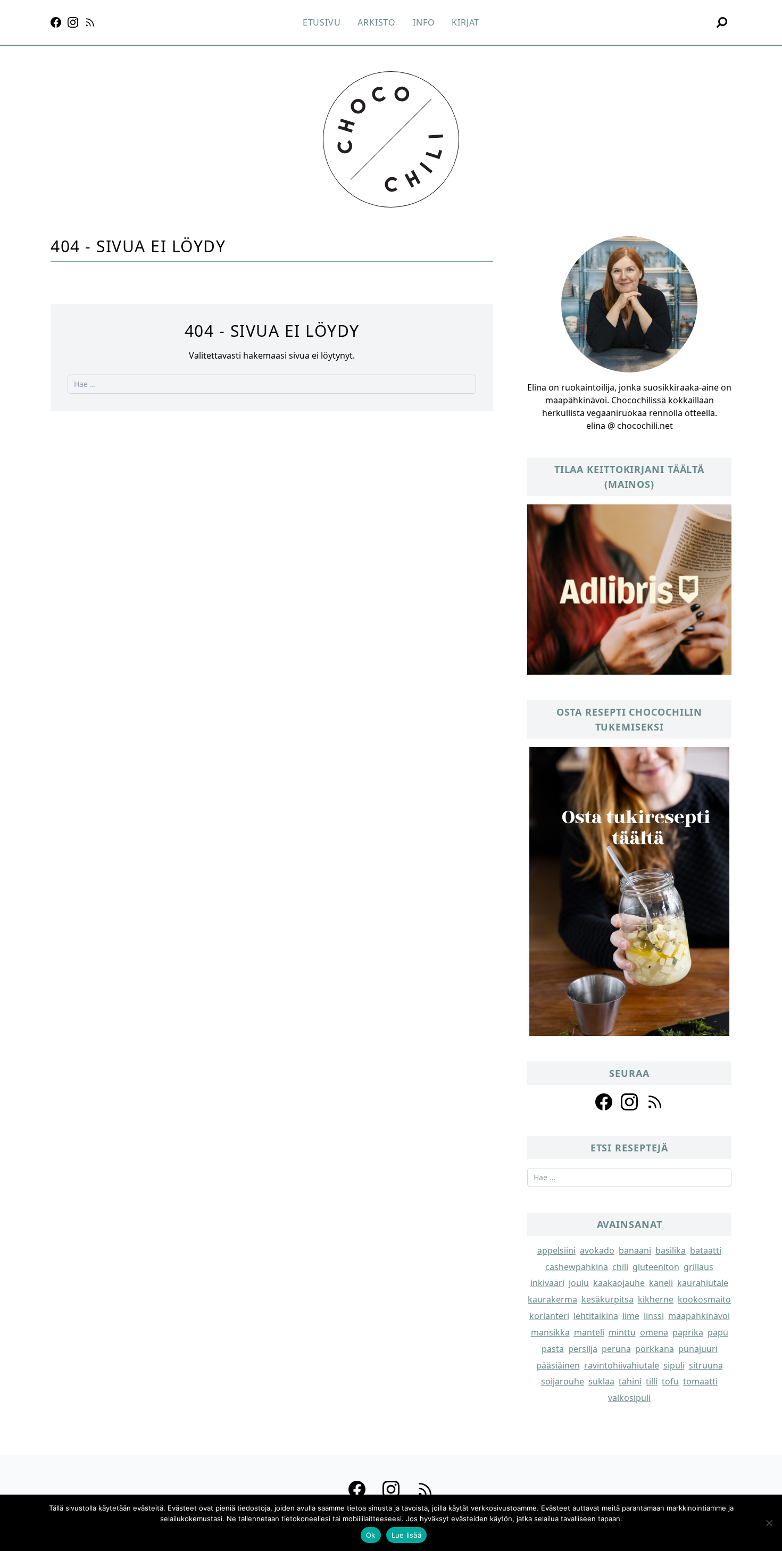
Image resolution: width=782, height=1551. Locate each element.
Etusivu (322, 22)
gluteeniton (656, 1267)
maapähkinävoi (699, 1316)
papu (718, 1332)
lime (630, 1316)
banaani (635, 1250)
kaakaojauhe (619, 1283)
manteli (589, 1332)
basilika (670, 1250)
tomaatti (700, 1381)
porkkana (654, 1349)
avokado (597, 1250)
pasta (553, 1349)
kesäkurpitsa (607, 1299)
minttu (622, 1332)
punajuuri (698, 1349)
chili (620, 1267)
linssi (654, 1316)
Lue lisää (406, 1535)
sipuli (674, 1365)
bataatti (705, 1250)
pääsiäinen (558, 1365)
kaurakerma (552, 1299)
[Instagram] (73, 22)
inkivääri (547, 1283)
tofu (670, 1381)
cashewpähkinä (576, 1267)
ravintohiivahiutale (621, 1365)
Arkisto (376, 22)
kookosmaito (704, 1299)
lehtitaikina (595, 1316)
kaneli (661, 1283)
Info (424, 22)
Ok (371, 1535)
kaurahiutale (702, 1283)
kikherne (655, 1299)
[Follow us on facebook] (603, 1101)
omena (654, 1332)
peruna (616, 1349)
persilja (582, 1349)
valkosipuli (629, 1398)
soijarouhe (562, 1381)
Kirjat (465, 22)
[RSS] (90, 22)
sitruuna (706, 1365)
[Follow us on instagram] (629, 1101)
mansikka (550, 1332)
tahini (630, 1381)
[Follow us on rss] (654, 1101)
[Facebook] (56, 22)
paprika (687, 1332)
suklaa (601, 1381)
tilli (652, 1381)
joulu (579, 1283)
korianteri (549, 1316)
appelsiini (556, 1250)
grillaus (698, 1267)
